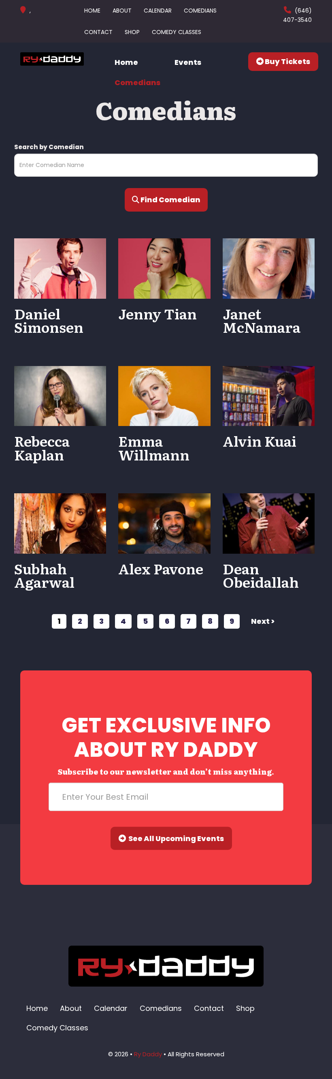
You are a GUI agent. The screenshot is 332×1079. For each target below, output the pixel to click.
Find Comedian (169, 200)
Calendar (158, 10)
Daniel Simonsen (48, 320)
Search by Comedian (49, 147)
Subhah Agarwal (44, 575)
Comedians (200, 10)
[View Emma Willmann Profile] (164, 395)
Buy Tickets (287, 61)
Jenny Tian (157, 313)
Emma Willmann (153, 447)
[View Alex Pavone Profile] (164, 523)
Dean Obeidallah (261, 575)
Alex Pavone (160, 568)
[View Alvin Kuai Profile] (269, 395)
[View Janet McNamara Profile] (269, 268)
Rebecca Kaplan (42, 447)
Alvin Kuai (259, 440)
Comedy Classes (176, 32)
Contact (98, 32)
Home (92, 10)
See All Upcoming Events (175, 838)
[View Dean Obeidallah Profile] (269, 523)
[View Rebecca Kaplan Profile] (60, 395)
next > (263, 621)
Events (188, 62)
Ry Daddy (148, 1054)
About (122, 10)
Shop (132, 32)
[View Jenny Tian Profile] (164, 268)
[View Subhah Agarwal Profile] (60, 523)
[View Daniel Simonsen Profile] (60, 268)
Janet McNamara (261, 320)
